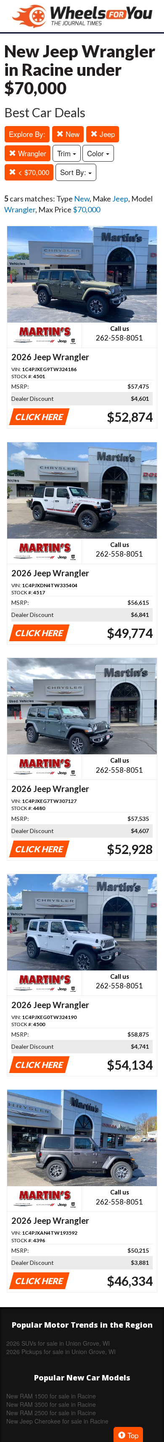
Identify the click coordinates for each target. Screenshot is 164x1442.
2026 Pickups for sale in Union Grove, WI (61, 1351)
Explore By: (27, 134)
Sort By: (74, 172)
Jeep (106, 134)
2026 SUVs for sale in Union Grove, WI (58, 1343)
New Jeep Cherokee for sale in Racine (57, 1421)
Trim (65, 153)
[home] (82, 16)
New (71, 134)
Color (96, 153)
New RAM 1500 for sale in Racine (51, 1396)
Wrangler (31, 153)
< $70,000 (32, 172)
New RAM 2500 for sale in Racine (51, 1412)
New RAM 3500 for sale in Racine (51, 1404)
